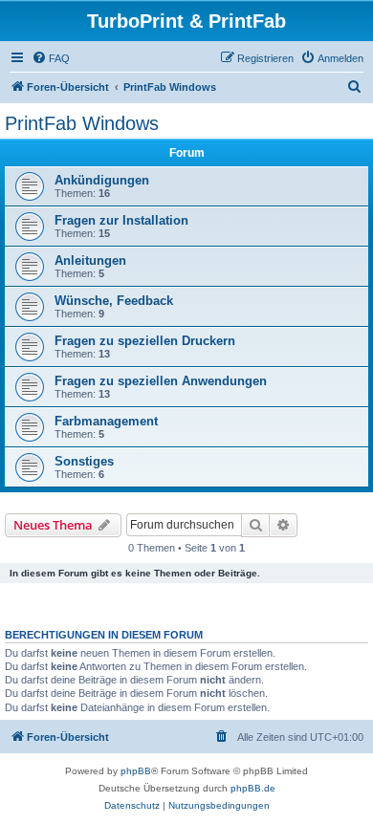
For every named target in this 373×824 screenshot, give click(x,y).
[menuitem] (51, 58)
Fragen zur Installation (121, 220)
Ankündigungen (102, 180)
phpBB (136, 771)
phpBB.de (252, 788)
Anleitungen (90, 260)
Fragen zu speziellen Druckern (145, 341)
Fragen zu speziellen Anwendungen (161, 381)
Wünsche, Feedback (114, 300)
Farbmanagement (106, 421)
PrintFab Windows (82, 123)
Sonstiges (84, 461)
